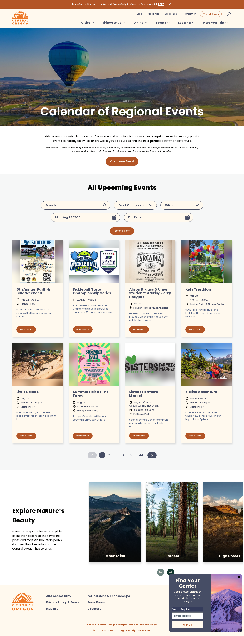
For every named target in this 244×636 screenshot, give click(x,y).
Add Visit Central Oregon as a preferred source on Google (122, 624)
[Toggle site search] (229, 14)
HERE (161, 4)
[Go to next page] (152, 455)
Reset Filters (122, 230)
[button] (160, 572)
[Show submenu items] (93, 22)
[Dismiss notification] (170, 4)
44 (141, 455)
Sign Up (187, 625)
